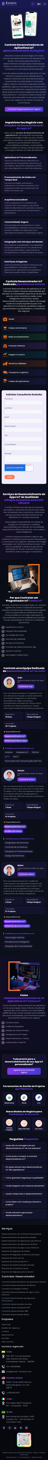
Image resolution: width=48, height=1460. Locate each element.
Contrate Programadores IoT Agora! (24, 109)
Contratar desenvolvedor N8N (15, 1311)
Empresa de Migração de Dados (16, 1251)
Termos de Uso (11, 1457)
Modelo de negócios (11, 1328)
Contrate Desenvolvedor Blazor (15, 1314)
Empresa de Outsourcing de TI (15, 1261)
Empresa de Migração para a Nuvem (18, 1272)
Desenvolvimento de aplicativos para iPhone (21, 1241)
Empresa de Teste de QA (13, 1258)
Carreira (5, 1331)
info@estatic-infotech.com (18, 1371)
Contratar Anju (26, 686)
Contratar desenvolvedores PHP (16, 1307)
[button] (39, 4)
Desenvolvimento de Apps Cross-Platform (20, 1248)
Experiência (9, 714)
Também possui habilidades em (19, 748)
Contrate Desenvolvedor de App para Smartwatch (18, 1299)
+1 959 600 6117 (13, 1392)
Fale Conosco (8, 1342)
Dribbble (32, 4)
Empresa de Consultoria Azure (15, 1268)
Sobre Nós (6, 1324)
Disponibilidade (32, 714)
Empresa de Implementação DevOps (18, 1265)
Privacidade (24, 1457)
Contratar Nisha (26, 874)
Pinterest (21, 1427)
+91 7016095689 (13, 1366)
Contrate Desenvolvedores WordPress (19, 1285)
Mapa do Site (37, 1457)
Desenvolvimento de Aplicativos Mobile (19, 1237)
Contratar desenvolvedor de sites (17, 1304)
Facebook (4, 1427)
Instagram (26, 1427)
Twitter (9, 1427)
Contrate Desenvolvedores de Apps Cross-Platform (21, 1293)
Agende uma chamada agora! (24, 1071)
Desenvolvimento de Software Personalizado (22, 1234)
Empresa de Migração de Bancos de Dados (21, 1254)
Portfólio (5, 1338)
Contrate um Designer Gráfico (15, 1289)
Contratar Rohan (27, 779)
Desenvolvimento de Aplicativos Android (19, 1244)
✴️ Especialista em (12, 732)
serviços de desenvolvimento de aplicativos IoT (24, 134)
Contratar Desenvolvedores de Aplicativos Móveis (24, 1282)
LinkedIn (15, 1427)
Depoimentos (8, 1335)
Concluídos (9, 723)
